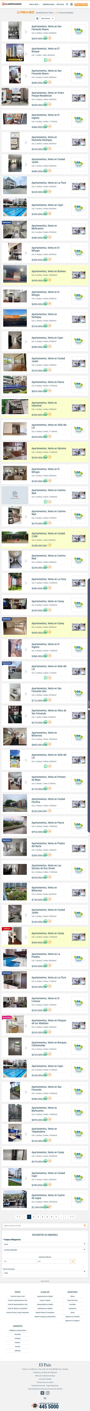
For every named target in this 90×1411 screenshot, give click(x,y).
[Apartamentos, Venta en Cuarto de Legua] (15, 1199)
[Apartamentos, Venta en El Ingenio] (15, 119)
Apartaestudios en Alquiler (45, 1304)
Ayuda (72, 1312)
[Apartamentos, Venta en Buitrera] (15, 274)
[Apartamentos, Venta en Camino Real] (15, 495)
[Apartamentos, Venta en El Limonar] (15, 1002)
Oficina (72, 1296)
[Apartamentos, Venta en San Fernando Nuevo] (15, 30)
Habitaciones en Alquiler (45, 1308)
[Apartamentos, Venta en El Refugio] (15, 251)
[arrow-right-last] (72, 1217)
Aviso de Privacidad (45, 1379)
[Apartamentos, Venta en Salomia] (15, 451)
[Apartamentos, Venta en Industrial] (15, 406)
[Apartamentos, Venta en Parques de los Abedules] (15, 1024)
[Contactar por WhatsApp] (46, 39)
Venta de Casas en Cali (18, 1296)
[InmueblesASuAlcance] (79, 31)
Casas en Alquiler (45, 1300)
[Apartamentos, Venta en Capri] (15, 207)
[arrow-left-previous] (25, 1217)
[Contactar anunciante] (49, 39)
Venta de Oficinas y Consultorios (17, 1308)
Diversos (17, 1346)
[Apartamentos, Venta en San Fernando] (15, 1091)
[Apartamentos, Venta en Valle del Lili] (15, 429)
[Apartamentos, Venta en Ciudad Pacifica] (15, 803)
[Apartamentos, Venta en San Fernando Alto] (15, 692)
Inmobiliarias (48, 4)
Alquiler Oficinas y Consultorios (45, 1312)
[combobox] (45, 1225)
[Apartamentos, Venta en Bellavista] (15, 736)
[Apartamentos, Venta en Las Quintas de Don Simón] (15, 869)
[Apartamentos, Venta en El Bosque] (15, 52)
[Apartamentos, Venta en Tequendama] (15, 1132)
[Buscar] (85, 1225)
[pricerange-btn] (72, 1261)
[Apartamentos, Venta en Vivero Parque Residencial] (15, 96)
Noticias (60, 4)
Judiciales (17, 1350)
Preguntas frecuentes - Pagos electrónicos (45, 1386)
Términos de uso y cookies (45, 1382)
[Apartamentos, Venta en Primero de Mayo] (15, 781)
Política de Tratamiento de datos (45, 1376)
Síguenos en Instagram (72, 1320)
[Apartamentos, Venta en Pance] (15, 384)
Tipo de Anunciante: (9, 1269)
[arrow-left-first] (18, 1217)
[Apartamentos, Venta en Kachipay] (15, 318)
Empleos (17, 1342)
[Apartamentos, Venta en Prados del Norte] (15, 847)
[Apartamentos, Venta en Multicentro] (15, 229)
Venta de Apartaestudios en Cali (17, 1304)
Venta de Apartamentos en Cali (17, 1300)
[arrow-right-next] (66, 1217)
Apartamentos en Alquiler (45, 1296)
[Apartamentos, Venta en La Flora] (15, 185)
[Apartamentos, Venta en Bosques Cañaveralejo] (15, 1046)
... (61, 1217)
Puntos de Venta (72, 1300)
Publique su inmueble (81, 4)
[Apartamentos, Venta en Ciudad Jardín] (15, 163)
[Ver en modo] (37, 18)
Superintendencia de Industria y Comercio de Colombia (45, 1389)
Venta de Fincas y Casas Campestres (17, 1312)
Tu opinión (89, 704)
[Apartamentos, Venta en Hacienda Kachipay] (15, 141)
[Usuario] (71, 4)
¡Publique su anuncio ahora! (17, 1330)
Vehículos (18, 1338)
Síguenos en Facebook (72, 1316)
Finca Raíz (34, 4)
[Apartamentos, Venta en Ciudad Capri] (15, 1177)
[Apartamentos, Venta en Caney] (15, 604)
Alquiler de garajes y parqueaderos (45, 1316)
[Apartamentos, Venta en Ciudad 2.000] (15, 537)
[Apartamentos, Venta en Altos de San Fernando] (15, 714)
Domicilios (72, 1304)
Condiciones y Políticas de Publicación (45, 1372)
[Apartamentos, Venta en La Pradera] (15, 958)
